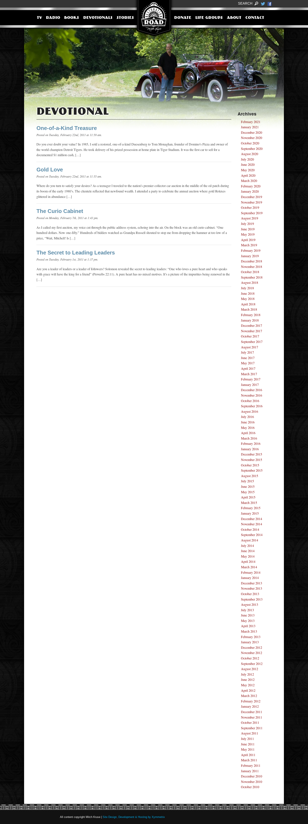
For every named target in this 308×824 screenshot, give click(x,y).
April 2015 (248, 497)
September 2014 (252, 534)
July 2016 (247, 416)
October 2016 (250, 400)
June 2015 (248, 486)
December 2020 (251, 132)
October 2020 (250, 143)
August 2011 (249, 733)
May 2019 (248, 234)
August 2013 (249, 604)
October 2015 (250, 465)
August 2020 (249, 154)
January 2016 (250, 449)
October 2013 (250, 594)
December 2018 (251, 261)
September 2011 (252, 728)
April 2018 (248, 304)
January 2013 (250, 642)
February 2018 (250, 315)
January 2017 (250, 384)
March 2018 (249, 309)
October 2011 (250, 722)
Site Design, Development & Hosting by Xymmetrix (134, 817)
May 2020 (248, 170)
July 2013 (247, 610)
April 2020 (248, 175)
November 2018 (251, 266)
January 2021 (250, 127)
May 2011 (248, 749)
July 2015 (247, 481)
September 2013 (252, 599)
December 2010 (251, 776)
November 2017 (251, 331)
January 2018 (250, 320)
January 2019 (250, 256)
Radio (53, 18)
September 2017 (252, 341)
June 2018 (248, 293)
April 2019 (248, 239)
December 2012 (251, 647)
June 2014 (248, 551)
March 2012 (249, 695)
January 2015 (250, 513)
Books (71, 18)
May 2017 (248, 363)
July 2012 (247, 674)
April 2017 (248, 368)
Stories (125, 18)
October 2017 (250, 336)
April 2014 (248, 561)
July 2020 (247, 159)
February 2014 (250, 572)
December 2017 (251, 325)
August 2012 (249, 669)
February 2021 (250, 121)
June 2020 (248, 164)
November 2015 (251, 459)
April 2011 (248, 755)
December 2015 (251, 454)
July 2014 (247, 545)
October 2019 (250, 207)
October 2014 (250, 529)
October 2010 (250, 787)
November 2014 (251, 524)
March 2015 (249, 502)
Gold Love (49, 170)
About (234, 18)
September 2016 (252, 406)
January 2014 (250, 577)
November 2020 (251, 137)
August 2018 (249, 282)
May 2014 (248, 556)
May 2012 (248, 685)
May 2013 (248, 620)
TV (39, 18)
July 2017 (247, 352)
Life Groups (209, 18)
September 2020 (252, 148)
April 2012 (248, 690)
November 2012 (251, 652)
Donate (182, 18)
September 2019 (252, 213)
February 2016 (250, 443)
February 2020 (250, 186)
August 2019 (249, 218)
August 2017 (249, 347)
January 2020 (250, 191)
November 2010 (251, 781)
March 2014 (249, 567)
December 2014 (251, 518)
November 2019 (251, 202)
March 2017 (249, 374)
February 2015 (250, 508)
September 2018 (252, 277)
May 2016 (248, 427)
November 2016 (251, 395)
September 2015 (252, 470)
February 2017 (250, 379)
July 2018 (247, 288)
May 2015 (248, 492)
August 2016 (249, 411)
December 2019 (251, 197)
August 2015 (249, 476)
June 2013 (248, 615)
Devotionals (98, 18)
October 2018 (250, 272)
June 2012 (248, 679)
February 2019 (250, 250)
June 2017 (248, 358)
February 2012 (250, 701)
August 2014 (249, 540)
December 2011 (251, 712)
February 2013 (250, 637)
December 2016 (251, 390)
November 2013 (251, 588)
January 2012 (250, 706)
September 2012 (252, 663)
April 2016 (248, 433)
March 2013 (249, 631)
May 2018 (248, 298)
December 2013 (251, 583)
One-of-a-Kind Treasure (66, 128)
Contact (254, 18)
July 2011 (247, 738)
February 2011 (250, 765)
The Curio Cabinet (59, 211)
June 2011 (248, 744)
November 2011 (251, 717)
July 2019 (247, 223)
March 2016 (249, 438)
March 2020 (249, 180)
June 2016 (248, 422)
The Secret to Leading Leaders (75, 253)
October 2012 (250, 658)
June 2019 (248, 229)
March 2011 (249, 760)
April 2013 (248, 626)
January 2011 (250, 771)
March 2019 (249, 245)
